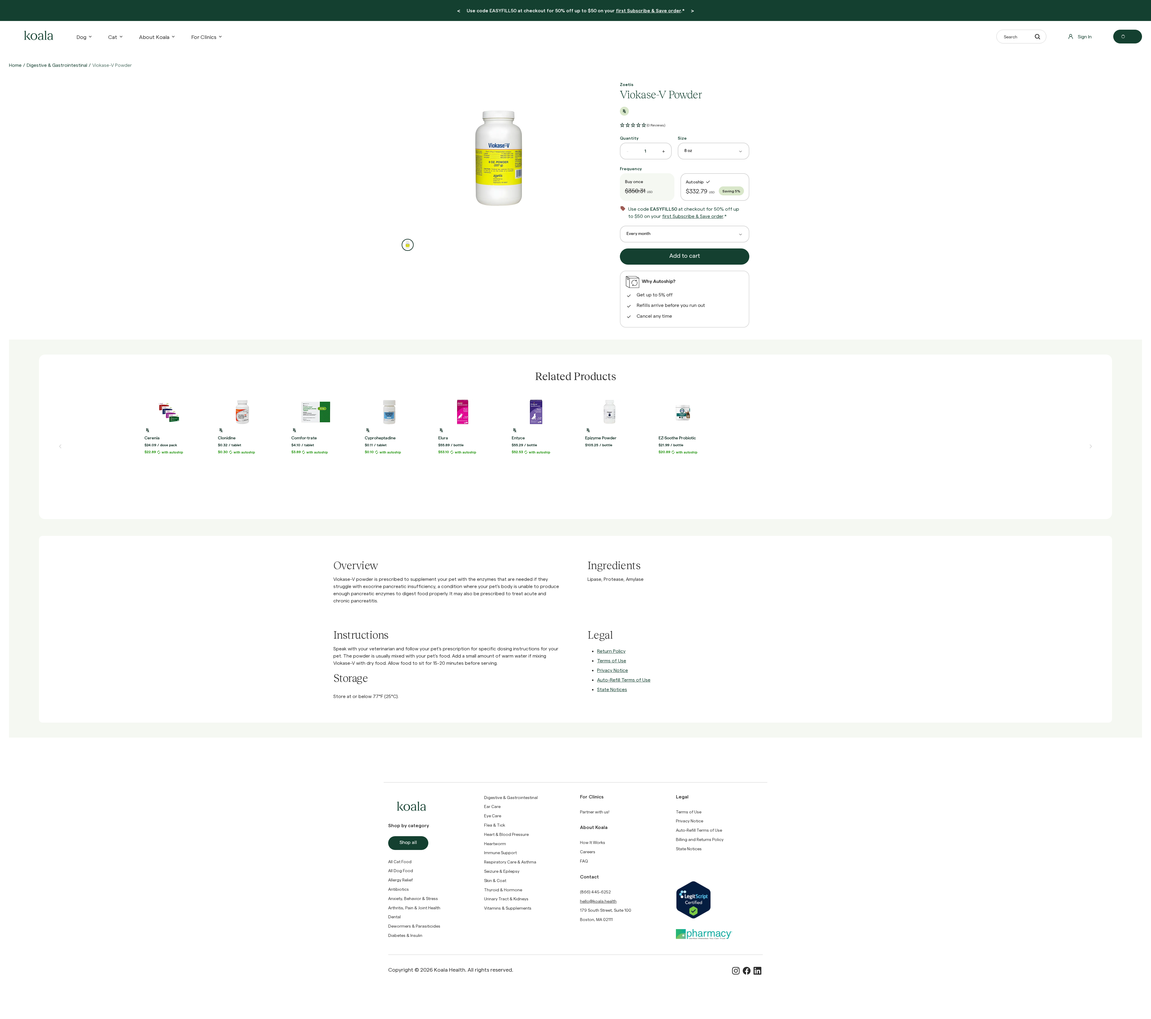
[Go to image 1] (408, 245)
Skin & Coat (495, 880)
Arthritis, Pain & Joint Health (414, 907)
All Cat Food (400, 861)
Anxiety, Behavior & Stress (413, 898)
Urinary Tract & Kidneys (506, 898)
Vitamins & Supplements (507, 908)
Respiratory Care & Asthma (510, 861)
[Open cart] (1127, 36)
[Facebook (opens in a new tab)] (746, 970)
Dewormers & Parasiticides (414, 925)
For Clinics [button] (203, 37)
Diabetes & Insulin (405, 935)
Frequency (631, 168)
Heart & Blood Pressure (506, 834)
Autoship (695, 181)
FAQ (584, 860)
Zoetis (626, 84)
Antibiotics (398, 889)
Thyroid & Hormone (503, 889)
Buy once (634, 181)
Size (682, 138)
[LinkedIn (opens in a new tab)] (757, 970)
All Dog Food (400, 870)
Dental (394, 916)
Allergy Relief (400, 879)
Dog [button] (81, 37)
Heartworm (495, 843)
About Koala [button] (154, 37)
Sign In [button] (1085, 36)
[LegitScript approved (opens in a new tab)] (719, 900)
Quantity (629, 138)
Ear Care (492, 806)
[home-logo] (38, 36)
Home (15, 65)
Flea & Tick (494, 824)
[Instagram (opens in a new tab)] (735, 970)
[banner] (575, 10)
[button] (642, 125)
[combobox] (713, 151)
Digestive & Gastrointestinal (57, 65)
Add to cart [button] (684, 257)
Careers (587, 851)
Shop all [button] (408, 843)
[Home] (38, 36)
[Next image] (1091, 446)
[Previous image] (60, 446)
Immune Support (500, 852)
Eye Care (492, 815)
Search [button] (1010, 36)
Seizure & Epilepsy (501, 871)
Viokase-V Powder (112, 65)
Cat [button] (112, 37)
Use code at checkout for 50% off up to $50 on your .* (576, 10)
